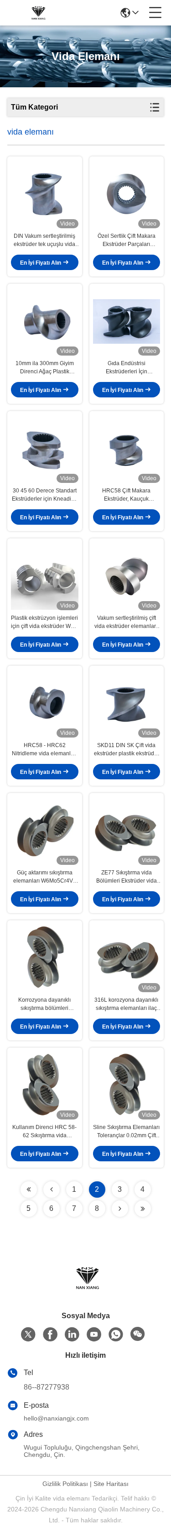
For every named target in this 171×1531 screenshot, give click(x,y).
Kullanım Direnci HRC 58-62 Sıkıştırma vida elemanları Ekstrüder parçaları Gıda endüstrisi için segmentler (44, 1131)
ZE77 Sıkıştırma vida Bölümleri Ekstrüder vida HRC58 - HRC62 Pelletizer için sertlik (126, 877)
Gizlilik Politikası (65, 1483)
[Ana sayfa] (86, 1289)
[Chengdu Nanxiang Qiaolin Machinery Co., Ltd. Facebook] (50, 1334)
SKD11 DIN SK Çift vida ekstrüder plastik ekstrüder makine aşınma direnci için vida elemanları (126, 750)
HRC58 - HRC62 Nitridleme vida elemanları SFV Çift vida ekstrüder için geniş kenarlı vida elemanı (44, 750)
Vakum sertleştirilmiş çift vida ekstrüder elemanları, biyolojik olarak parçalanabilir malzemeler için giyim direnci (126, 622)
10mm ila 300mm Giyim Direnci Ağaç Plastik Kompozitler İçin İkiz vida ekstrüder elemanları (44, 368)
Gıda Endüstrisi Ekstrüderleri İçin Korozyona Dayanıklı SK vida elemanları (126, 368)
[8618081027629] (116, 1334)
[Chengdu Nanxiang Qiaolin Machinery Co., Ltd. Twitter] (28, 1334)
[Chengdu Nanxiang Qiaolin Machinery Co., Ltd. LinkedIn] (72, 1334)
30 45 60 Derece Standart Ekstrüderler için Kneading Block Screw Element (45, 495)
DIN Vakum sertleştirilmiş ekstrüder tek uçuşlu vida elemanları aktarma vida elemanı (44, 240)
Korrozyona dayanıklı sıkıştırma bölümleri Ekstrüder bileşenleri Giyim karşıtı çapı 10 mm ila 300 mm (44, 1004)
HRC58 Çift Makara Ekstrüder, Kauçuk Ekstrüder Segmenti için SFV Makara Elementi (126, 495)
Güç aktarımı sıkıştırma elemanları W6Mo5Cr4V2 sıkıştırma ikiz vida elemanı (44, 877)
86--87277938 (46, 1387)
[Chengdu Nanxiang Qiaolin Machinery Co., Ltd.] (37, 13)
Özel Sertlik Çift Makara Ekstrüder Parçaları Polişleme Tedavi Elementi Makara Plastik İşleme (126, 240)
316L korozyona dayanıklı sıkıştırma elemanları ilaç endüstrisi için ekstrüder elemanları (126, 1004)
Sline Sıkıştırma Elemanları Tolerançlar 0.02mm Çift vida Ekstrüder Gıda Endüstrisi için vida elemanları (126, 1131)
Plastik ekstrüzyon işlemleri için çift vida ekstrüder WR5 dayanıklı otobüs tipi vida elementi (44, 622)
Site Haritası (111, 1483)
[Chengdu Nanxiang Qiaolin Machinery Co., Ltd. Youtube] (94, 1334)
